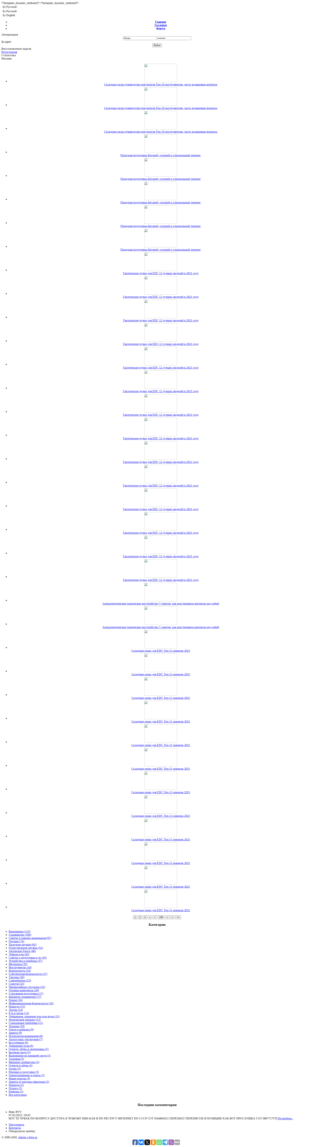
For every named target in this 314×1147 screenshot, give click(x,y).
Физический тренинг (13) (25, 1019)
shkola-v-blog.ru (27, 1137)
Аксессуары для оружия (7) (26, 1039)
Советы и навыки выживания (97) (30, 938)
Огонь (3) (15, 1068)
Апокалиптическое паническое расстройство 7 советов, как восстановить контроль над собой (160, 603)
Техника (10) (17, 1026)
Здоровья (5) (16, 1058)
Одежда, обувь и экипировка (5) (29, 1049)
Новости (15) (17, 1006)
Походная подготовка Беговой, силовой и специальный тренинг (160, 155)
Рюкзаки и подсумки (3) (24, 1071)
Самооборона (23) (20, 980)
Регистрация (9, 52)
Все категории (18, 1094)
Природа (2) (16, 1085)
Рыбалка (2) (16, 1091)
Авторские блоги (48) (22, 951)
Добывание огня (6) (21, 1045)
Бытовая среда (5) (20, 1052)
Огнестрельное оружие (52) (26, 947)
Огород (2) (15, 1088)
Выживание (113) (19, 931)
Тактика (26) (16, 977)
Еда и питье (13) (19, 1013)
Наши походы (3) (19, 1078)
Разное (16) (16, 1000)
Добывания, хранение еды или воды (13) (34, 1016)
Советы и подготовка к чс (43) (28, 957)
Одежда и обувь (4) (20, 1065)
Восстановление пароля (16, 48)
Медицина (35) (18, 964)
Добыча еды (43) (19, 954)
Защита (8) (15, 1032)
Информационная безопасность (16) (31, 1003)
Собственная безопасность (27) (28, 973)
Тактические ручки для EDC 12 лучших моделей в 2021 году (161, 273)
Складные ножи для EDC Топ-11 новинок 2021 (160, 650)
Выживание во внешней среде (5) (30, 1055)
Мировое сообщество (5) (24, 1062)
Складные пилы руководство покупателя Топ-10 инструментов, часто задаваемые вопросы (160, 84)
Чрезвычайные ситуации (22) (27, 987)
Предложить (16, 1124)
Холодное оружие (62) (22, 944)
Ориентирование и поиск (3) (27, 1075)
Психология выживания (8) (26, 1036)
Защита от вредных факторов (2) (29, 1081)
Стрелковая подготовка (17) (26, 993)
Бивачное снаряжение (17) (25, 996)
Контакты (15, 1127)
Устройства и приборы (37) (25, 960)
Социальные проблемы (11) (26, 1022)
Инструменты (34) (20, 967)
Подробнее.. (285, 1118)
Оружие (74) (16, 941)
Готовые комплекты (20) (24, 990)
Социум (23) (16, 983)
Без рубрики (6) (18, 1042)
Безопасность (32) (20, 970)
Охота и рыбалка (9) (21, 1029)
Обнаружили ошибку (22, 1131)
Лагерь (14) (16, 1009)
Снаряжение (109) (20, 934)
